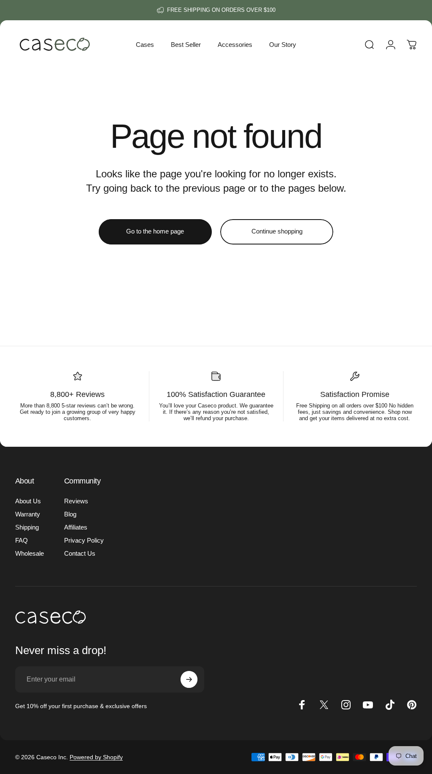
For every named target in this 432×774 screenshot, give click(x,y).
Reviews (76, 501)
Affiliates (75, 527)
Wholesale (29, 553)
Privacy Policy (84, 540)
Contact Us (79, 553)
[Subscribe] (189, 679)
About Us (28, 501)
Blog (70, 514)
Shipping (27, 527)
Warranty (27, 514)
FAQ (21, 540)
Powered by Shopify (96, 757)
